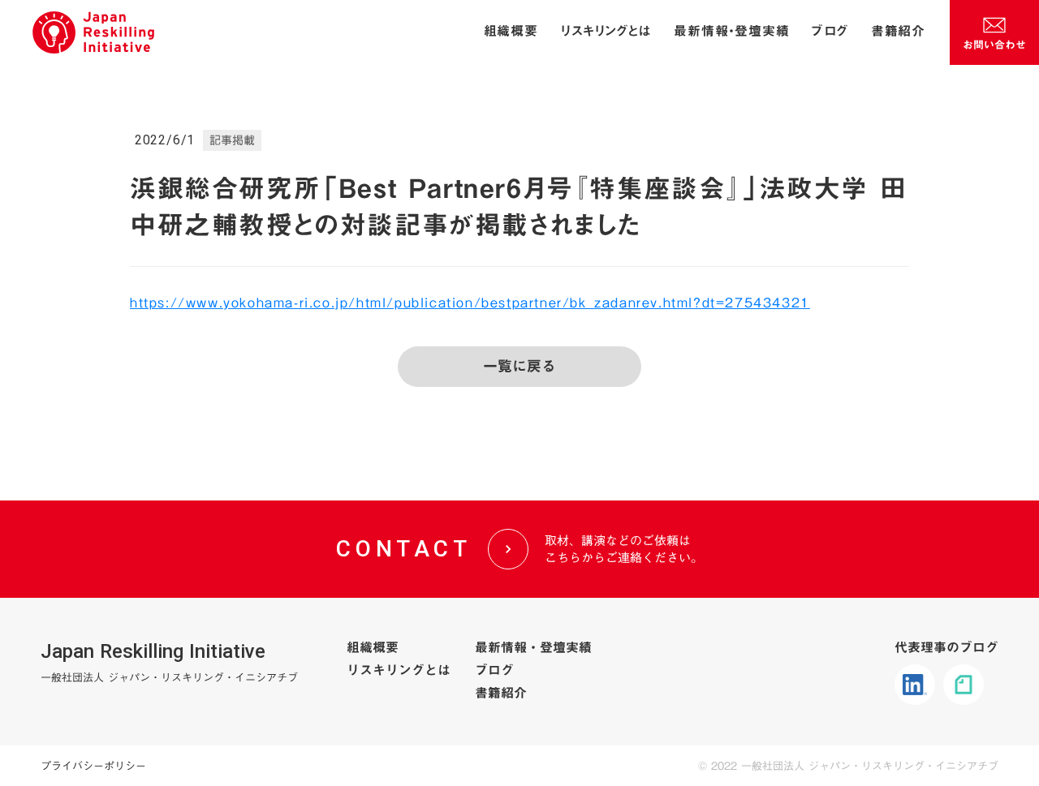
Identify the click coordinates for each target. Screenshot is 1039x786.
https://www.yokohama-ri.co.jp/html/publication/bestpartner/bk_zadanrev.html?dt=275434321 (470, 303)
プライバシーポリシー (93, 765)
